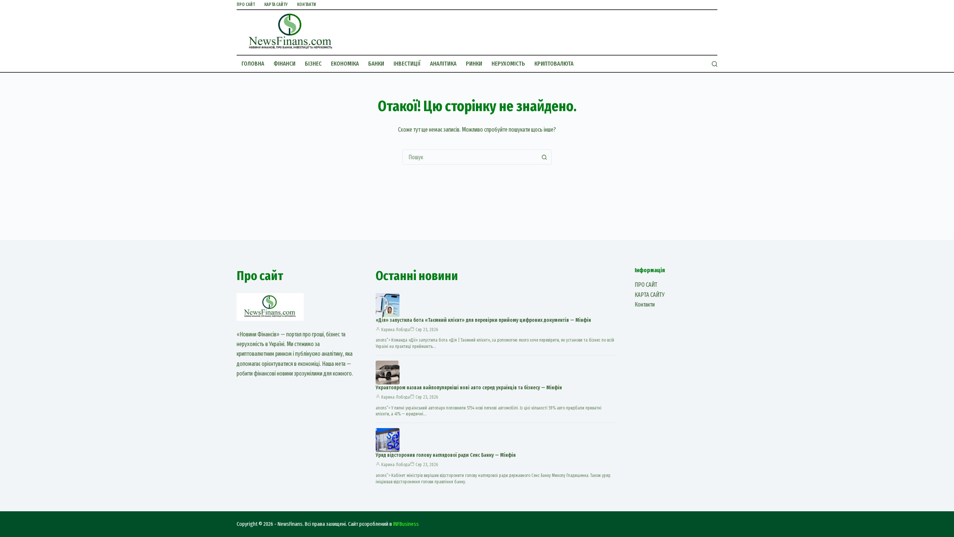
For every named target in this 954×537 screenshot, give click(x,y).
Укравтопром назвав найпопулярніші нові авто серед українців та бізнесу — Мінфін (469, 387)
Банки (376, 63)
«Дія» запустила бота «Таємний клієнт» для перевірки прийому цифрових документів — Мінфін (483, 320)
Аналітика (443, 63)
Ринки (474, 63)
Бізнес (313, 63)
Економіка (345, 63)
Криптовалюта (554, 63)
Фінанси (285, 63)
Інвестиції (407, 63)
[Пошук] (714, 64)
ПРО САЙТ (246, 4)
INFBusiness (406, 524)
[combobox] (470, 157)
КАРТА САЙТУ (276, 4)
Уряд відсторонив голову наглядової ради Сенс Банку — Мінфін (446, 455)
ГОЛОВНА (252, 63)
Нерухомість (508, 63)
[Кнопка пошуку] (544, 157)
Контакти (306, 4)
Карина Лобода (395, 329)
